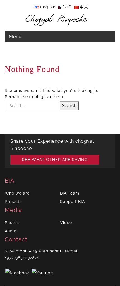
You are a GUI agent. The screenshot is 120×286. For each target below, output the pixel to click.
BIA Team (69, 193)
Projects (13, 201)
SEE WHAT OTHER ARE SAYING (55, 159)
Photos (12, 222)
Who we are (17, 193)
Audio (10, 231)
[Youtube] (42, 272)
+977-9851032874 (22, 257)
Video (66, 222)
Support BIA (72, 201)
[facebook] (17, 272)
